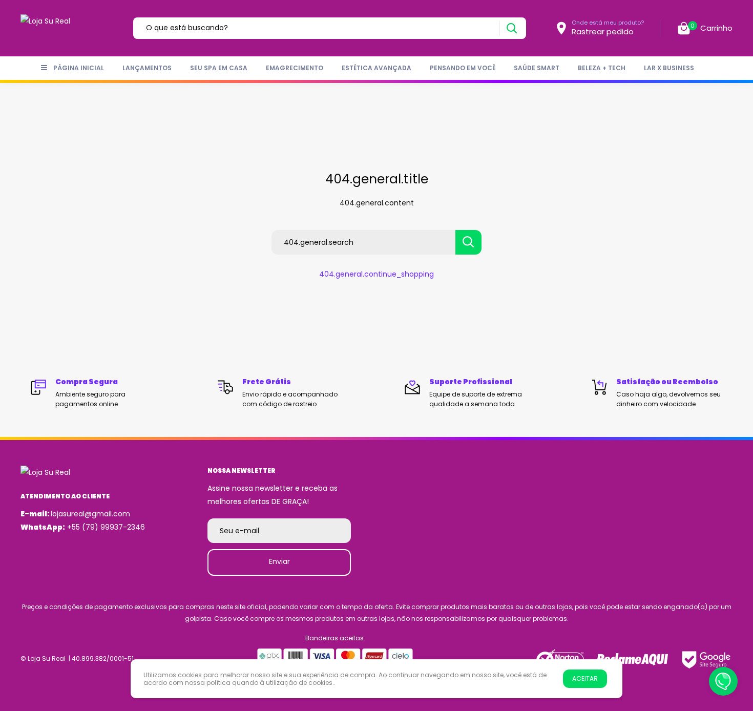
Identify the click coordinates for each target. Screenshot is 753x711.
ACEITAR (585, 678)
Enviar (279, 561)
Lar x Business (669, 68)
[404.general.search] (468, 242)
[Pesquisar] (511, 28)
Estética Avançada (376, 68)
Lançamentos (147, 68)
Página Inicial (78, 68)
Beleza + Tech (601, 68)
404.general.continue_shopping (376, 274)
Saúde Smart (536, 68)
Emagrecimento (294, 68)
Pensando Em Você (462, 68)
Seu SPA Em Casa (218, 68)
